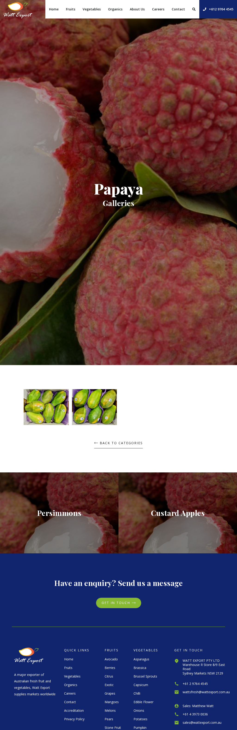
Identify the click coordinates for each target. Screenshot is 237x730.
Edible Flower (143, 702)
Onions (139, 710)
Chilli (137, 693)
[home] (18, 9)
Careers (158, 9)
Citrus (109, 676)
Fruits (70, 9)
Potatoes (140, 719)
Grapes (110, 693)
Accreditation (74, 710)
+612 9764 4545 (218, 9)
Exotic (109, 685)
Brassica (140, 667)
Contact (178, 9)
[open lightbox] (46, 409)
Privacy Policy (74, 719)
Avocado (111, 659)
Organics (115, 9)
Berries (110, 667)
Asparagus (141, 659)
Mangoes (112, 702)
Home (54, 9)
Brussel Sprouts (145, 676)
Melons (110, 710)
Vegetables (92, 9)
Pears (109, 719)
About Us (137, 9)
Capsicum (141, 685)
